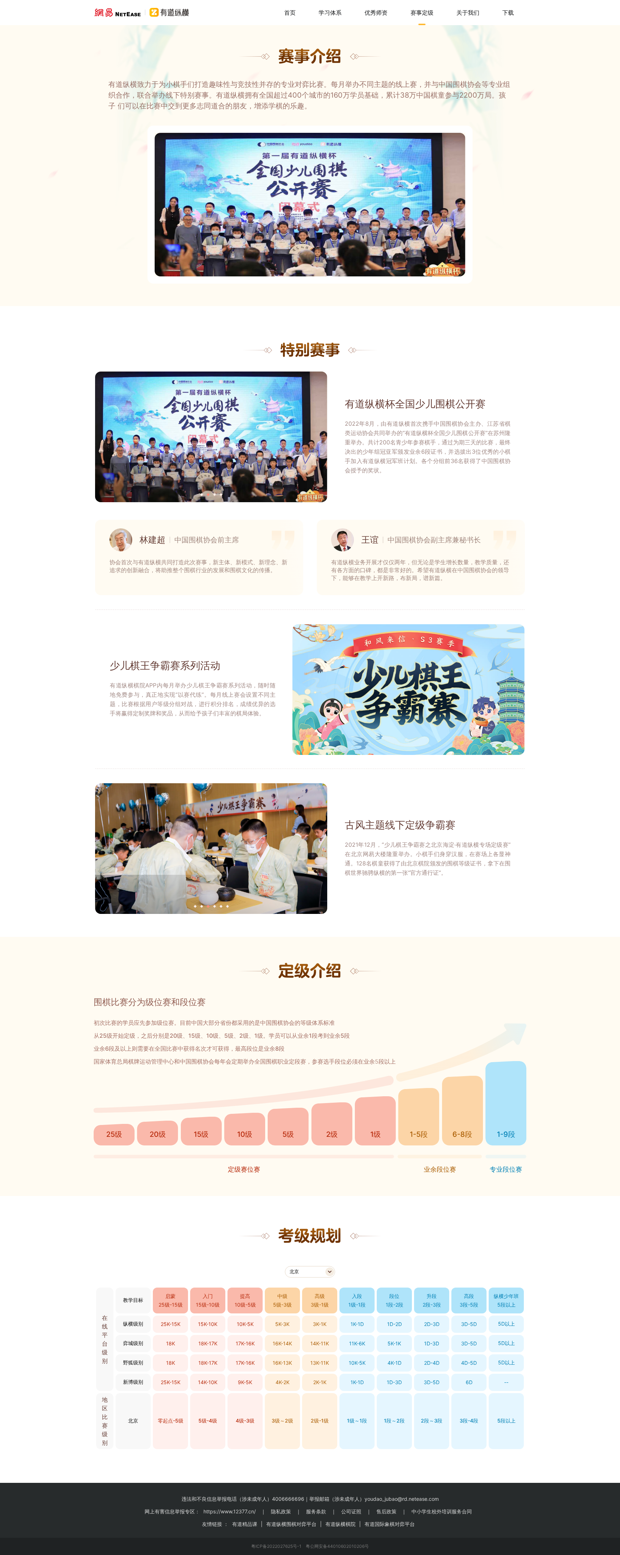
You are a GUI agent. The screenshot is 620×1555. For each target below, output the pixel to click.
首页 (290, 12)
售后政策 (386, 1511)
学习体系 (330, 12)
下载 (508, 12)
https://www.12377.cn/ (229, 1511)
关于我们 (467, 12)
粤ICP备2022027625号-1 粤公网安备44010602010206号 (310, 1546)
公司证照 (351, 1511)
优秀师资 (376, 12)
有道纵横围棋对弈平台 (291, 1524)
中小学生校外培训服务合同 (442, 1511)
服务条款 (316, 1511)
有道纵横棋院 (340, 1524)
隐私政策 (281, 1511)
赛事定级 (421, 12)
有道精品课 (244, 1524)
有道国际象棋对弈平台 (390, 1524)
